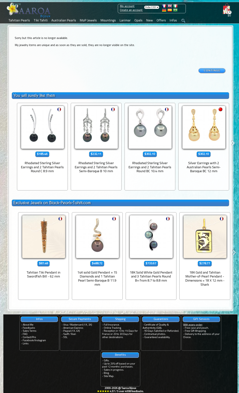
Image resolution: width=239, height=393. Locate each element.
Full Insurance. (112, 324)
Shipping (120, 319)
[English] (170, 6)
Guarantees (161, 319)
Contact (27, 337)
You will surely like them (34, 95)
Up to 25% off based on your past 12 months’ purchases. (118, 365)
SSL (65, 337)
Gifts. (106, 360)
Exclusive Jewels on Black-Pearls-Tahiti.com (52, 203)
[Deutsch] (164, 10)
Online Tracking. (113, 328)
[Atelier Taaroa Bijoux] (29, 18)
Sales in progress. (114, 370)
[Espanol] (170, 10)
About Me (28, 324)
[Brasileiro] (175, 10)
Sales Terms (29, 331)
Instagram (40, 340)
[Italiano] (175, 6)
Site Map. (109, 376)
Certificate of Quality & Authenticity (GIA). (156, 326)
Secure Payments (80, 319)
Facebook (28, 340)
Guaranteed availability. (157, 337)
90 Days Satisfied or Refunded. (161, 331)
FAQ (25, 334)
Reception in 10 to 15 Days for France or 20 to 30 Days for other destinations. (120, 334)
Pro (34, 337)
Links (26, 343)
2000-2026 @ (120, 390)
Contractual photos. (155, 334)
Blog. (106, 373)
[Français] (164, 6)
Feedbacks (29, 328)
